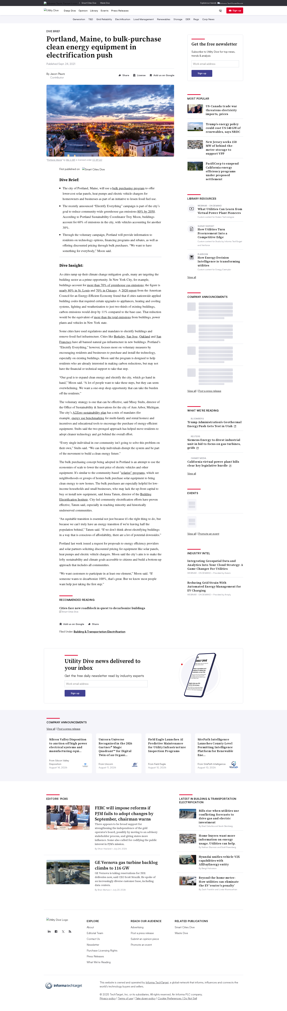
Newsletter (93, 944)
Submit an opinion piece (145, 939)
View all (191, 277)
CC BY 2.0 (97, 160)
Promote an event (208, 533)
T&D (90, 19)
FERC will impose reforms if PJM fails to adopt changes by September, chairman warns (124, 813)
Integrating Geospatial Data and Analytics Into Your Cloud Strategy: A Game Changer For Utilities (215, 565)
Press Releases (120, 10)
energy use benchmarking (88, 418)
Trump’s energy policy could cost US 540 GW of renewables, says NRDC (223, 128)
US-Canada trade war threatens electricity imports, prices (221, 110)
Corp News (208, 19)
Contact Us (93, 939)
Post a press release (209, 391)
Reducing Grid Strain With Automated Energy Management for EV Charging (214, 586)
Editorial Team (95, 933)
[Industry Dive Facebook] (55, 931)
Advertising (137, 927)
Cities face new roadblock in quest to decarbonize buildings (102, 608)
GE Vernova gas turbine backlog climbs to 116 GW (126, 865)
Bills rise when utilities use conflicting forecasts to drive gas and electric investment (219, 816)
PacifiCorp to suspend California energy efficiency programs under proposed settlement (222, 171)
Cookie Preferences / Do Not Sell (177, 998)
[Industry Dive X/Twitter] (62, 931)
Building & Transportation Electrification (99, 631)
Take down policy (145, 998)
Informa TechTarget (157, 982)
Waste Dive (105, 3)
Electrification (122, 19)
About (90, 927)
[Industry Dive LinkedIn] (49, 931)
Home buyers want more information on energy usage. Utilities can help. (217, 839)
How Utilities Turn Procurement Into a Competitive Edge (212, 233)
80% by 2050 (146, 211)
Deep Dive (70, 10)
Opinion (83, 10)
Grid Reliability (104, 19)
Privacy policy (108, 998)
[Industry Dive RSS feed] (69, 931)
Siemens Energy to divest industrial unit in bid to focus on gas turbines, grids (214, 444)
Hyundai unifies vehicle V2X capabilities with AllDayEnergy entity (219, 861)
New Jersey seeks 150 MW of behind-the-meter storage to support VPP (221, 148)
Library (94, 10)
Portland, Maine (54, 160)
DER (188, 19)
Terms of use (125, 998)
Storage (178, 19)
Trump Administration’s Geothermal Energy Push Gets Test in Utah (214, 424)
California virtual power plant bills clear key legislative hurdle (213, 464)
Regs (196, 19)
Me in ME (70, 160)
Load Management (144, 19)
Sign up (237, 10)
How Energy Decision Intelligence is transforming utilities (219, 261)
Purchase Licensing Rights (102, 950)
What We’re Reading (99, 962)
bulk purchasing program (128, 188)
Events (105, 10)
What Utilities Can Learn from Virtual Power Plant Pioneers (220, 211)
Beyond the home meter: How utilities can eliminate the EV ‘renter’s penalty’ (219, 882)
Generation (79, 19)
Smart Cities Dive (89, 3)
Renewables (163, 19)
